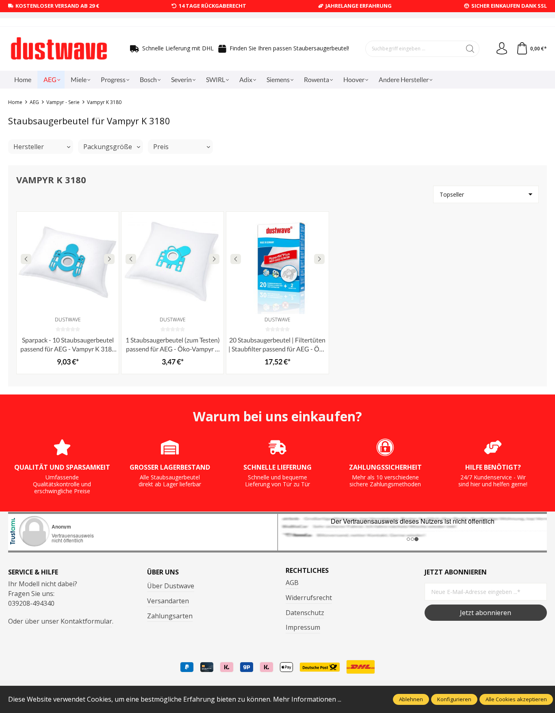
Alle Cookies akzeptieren (516, 699)
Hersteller (28, 146)
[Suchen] (470, 49)
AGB (292, 582)
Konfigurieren (454, 699)
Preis (161, 146)
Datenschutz (305, 612)
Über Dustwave (170, 585)
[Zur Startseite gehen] (59, 49)
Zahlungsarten (170, 615)
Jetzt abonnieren (485, 612)
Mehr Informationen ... (307, 699)
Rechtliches (307, 570)
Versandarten (168, 600)
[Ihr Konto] (502, 48)
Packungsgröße (107, 146)
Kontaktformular (86, 621)
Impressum (303, 627)
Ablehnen (411, 699)
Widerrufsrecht (309, 597)
